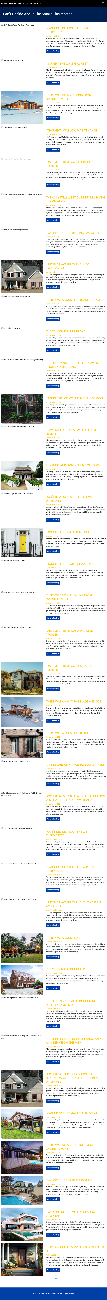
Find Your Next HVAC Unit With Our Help (21, 3)
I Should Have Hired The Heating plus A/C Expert (73, 904)
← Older (55, 1278)
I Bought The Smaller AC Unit (67, 532)
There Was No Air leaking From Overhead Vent (69, 597)
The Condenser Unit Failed (65, 969)
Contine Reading (53, 51)
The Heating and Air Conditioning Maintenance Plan (71, 1002)
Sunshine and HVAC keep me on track (73, 465)
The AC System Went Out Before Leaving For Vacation (75, 199)
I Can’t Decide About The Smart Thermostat (69, 30)
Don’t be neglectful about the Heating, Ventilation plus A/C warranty (76, 798)
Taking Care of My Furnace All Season (74, 398)
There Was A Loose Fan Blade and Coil (74, 299)
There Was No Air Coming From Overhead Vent (69, 97)
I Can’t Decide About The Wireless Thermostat (71, 869)
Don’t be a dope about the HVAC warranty (69, 498)
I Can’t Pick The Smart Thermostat (71, 1113)
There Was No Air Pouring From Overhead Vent (69, 1146)
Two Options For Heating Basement (72, 233)
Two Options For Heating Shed (69, 1180)
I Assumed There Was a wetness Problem (69, 632)
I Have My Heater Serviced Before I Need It (75, 1249)
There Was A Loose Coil (63, 937)
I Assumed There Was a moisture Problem (70, 668)
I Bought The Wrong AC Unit (67, 63)
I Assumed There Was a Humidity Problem (70, 164)
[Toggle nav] (103, 3)
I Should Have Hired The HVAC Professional (67, 266)
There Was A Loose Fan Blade (67, 733)
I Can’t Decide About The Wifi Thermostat (67, 833)
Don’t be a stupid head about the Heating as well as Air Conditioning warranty (73, 1078)
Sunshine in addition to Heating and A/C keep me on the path (73, 1040)
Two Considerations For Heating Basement (70, 1213)
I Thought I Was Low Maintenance (71, 130)
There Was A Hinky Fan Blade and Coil (74, 701)
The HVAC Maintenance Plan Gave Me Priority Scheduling (73, 364)
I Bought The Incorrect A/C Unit (69, 564)
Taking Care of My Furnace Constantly (75, 764)
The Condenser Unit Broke (65, 331)
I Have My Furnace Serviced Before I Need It (72, 431)
